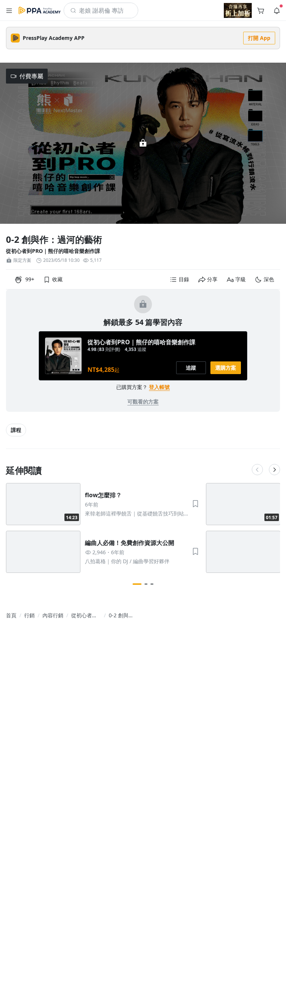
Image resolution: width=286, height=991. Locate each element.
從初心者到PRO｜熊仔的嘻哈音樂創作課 (53, 250)
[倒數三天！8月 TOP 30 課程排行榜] (238, 10)
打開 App (259, 37)
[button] (9, 10)
